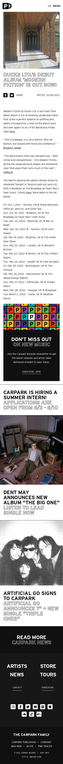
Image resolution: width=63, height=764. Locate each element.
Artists (17, 666)
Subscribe (48, 687)
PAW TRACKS (45, 746)
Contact (17, 687)
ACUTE (30, 746)
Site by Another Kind (31, 757)
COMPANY (46, 742)
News (17, 674)
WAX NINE (16, 746)
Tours (48, 674)
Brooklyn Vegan (12, 147)
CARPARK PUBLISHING (24, 742)
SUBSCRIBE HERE (31, 371)
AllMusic (8, 172)
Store (48, 666)
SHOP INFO (44, 753)
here (12, 131)
